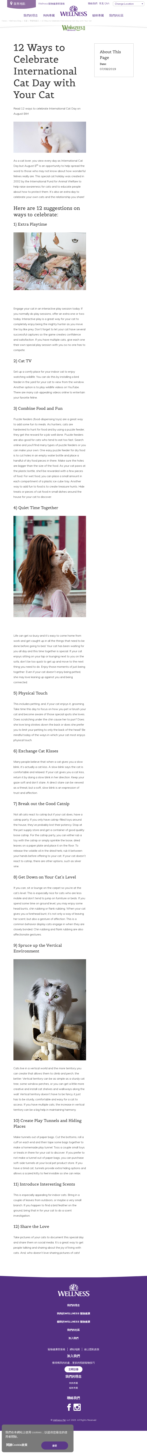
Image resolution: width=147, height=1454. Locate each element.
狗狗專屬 (49, 15)
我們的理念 (30, 15)
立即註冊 (73, 1369)
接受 (54, 1445)
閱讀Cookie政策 (16, 1444)
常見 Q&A (104, 3)
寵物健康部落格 (56, 1349)
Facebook (69, 1407)
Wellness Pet (59, 1420)
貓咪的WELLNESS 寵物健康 (73, 1321)
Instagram (77, 1407)
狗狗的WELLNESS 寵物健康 (73, 1313)
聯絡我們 (92, 3)
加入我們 (73, 1338)
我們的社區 (116, 15)
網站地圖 (75, 1349)
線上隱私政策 (91, 1349)
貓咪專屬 (98, 15)
